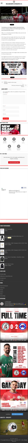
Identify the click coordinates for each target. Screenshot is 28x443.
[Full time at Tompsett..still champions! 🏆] (14, 325)
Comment (5, 94)
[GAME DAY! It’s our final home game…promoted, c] (14, 395)
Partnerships (2, 295)
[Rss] (10, 438)
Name (4, 105)
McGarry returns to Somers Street (18, 85)
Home (3, 13)
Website (4, 113)
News (7, 13)
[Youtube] (15, 438)
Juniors (1, 291)
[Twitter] (13, 438)
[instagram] (17, 438)
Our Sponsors (3, 278)
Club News (11, 13)
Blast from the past (4, 285)
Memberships (3, 274)
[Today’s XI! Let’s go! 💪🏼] (14, 360)
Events (1, 289)
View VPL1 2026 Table (14, 162)
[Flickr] (14, 438)
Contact (1, 280)
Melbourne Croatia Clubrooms (6, 276)
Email (4, 109)
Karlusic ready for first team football (10, 82)
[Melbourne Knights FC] (14, 2)
